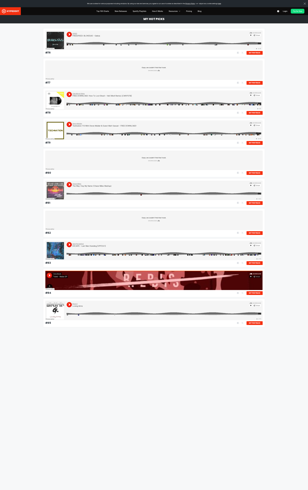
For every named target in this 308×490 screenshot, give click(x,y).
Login (285, 11)
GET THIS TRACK (254, 53)
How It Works (157, 11)
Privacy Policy (190, 3)
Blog (199, 11)
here (219, 3)
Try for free (297, 11)
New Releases (121, 11)
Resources (173, 11)
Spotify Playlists (139, 11)
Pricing (189, 11)
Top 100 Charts (102, 11)
